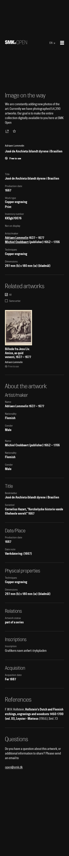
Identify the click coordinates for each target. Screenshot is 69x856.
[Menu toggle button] (62, 42)
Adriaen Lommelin (16, 238)
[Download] (8, 131)
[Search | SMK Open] (16, 43)
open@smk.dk (14, 767)
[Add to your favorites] (15, 131)
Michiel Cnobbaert (17, 242)
